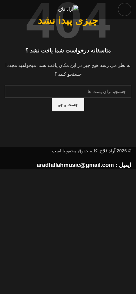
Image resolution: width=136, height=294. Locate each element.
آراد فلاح (107, 150)
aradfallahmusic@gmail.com (75, 165)
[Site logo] (68, 9)
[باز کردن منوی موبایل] (124, 9)
